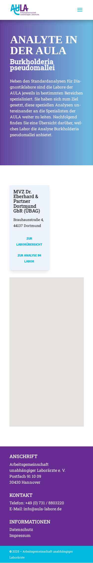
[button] (18, 341)
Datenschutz (21, 529)
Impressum (20, 535)
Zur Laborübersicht (29, 241)
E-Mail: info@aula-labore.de (35, 508)
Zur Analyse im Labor (29, 258)
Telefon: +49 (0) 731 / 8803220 (36, 502)
